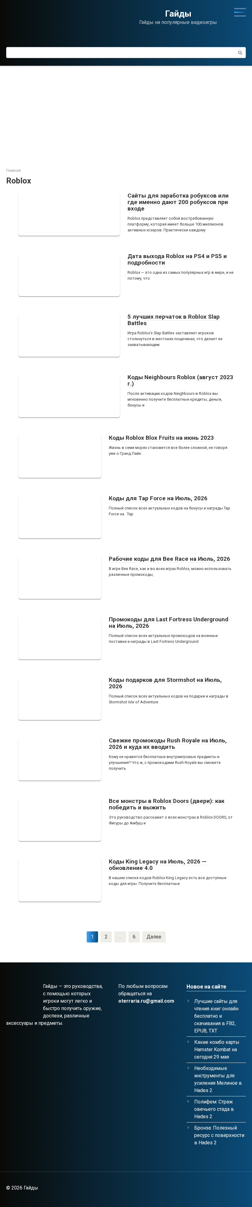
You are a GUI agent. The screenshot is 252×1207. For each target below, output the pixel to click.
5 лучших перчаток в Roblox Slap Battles (174, 320)
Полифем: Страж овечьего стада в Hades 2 (214, 1109)
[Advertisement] (126, 112)
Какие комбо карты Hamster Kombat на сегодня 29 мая (216, 1049)
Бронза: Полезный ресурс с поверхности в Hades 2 (219, 1135)
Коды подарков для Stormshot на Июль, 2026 (165, 683)
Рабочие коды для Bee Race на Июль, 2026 (169, 558)
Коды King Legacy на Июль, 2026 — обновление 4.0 (158, 864)
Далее (154, 937)
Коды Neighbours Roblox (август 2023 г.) (180, 380)
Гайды (178, 14)
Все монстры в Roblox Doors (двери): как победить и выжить (166, 804)
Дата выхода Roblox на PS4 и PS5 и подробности (177, 259)
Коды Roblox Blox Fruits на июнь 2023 (161, 437)
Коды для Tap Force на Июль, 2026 (158, 498)
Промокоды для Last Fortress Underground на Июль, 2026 (168, 622)
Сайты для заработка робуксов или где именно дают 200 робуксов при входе (178, 202)
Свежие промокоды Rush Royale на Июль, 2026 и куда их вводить (168, 743)
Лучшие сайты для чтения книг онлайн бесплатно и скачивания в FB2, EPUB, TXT (216, 1016)
